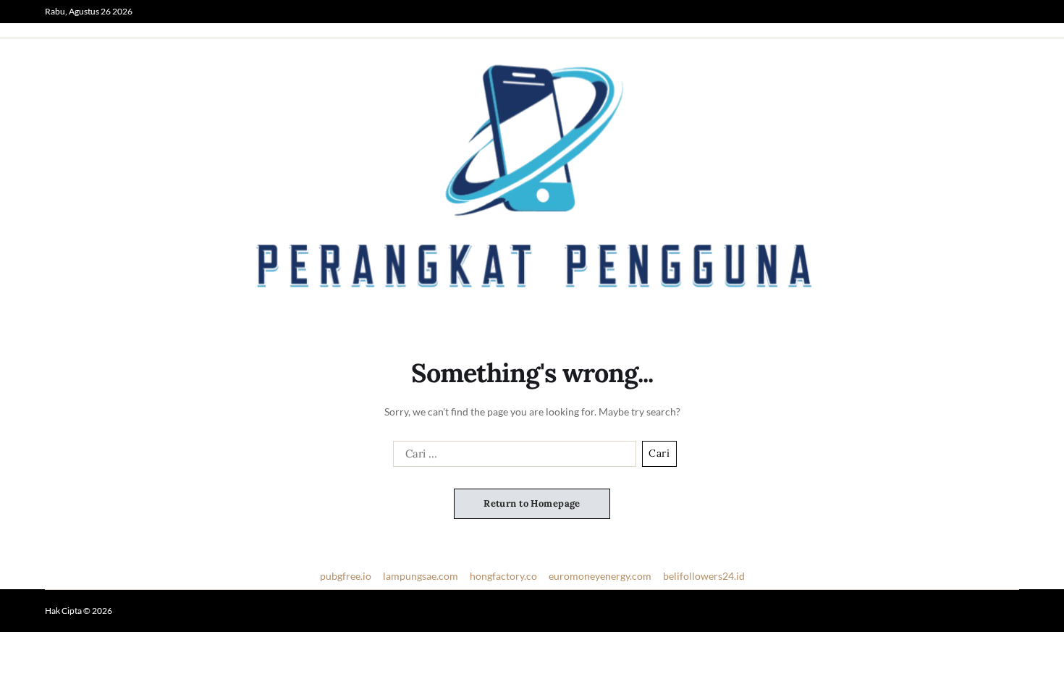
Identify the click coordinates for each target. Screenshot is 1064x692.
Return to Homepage (532, 503)
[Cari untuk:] (511, 457)
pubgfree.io (345, 576)
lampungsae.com (420, 576)
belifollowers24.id (704, 576)
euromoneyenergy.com (600, 576)
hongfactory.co (503, 576)
